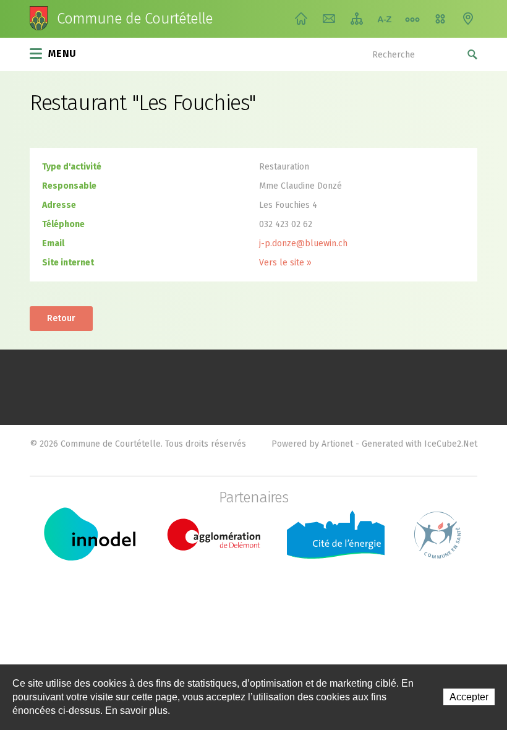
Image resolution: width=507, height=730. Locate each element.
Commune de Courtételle (135, 18)
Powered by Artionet (312, 444)
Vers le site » (285, 262)
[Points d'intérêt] (468, 18)
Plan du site (356, 18)
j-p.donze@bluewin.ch (303, 243)
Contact (329, 18)
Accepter (468, 697)
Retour (61, 318)
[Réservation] (440, 18)
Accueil (301, 18)
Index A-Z (384, 18)
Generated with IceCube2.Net (419, 444)
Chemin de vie (412, 18)
